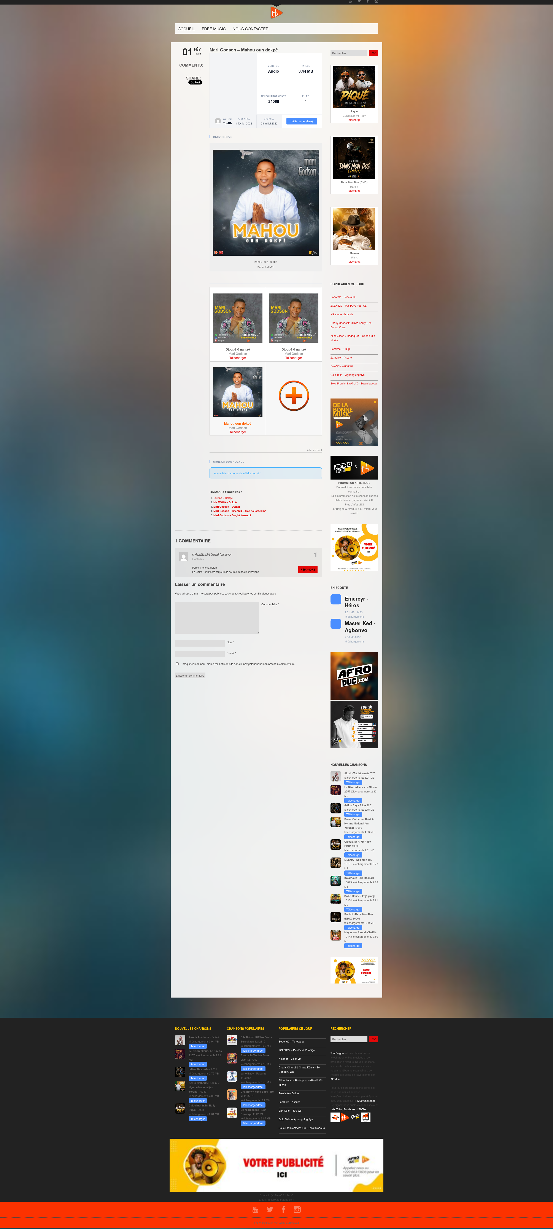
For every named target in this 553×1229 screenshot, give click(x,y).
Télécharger (237, 357)
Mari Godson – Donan (226, 506)
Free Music (214, 28)
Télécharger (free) (302, 121)
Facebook (349, 1109)
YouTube (337, 1109)
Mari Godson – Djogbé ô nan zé (232, 515)
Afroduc (335, 1079)
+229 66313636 (366, 1100)
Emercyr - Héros (356, 602)
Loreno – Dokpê (223, 498)
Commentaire (270, 604)
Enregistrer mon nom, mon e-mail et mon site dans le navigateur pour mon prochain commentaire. (238, 664)
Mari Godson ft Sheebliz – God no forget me (239, 511)
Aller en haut (314, 450)
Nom (230, 642)
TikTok (362, 1109)
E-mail (231, 653)
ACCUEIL (186, 28)
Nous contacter (251, 28)
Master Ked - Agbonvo (360, 626)
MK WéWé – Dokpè (225, 502)
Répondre (307, 569)
